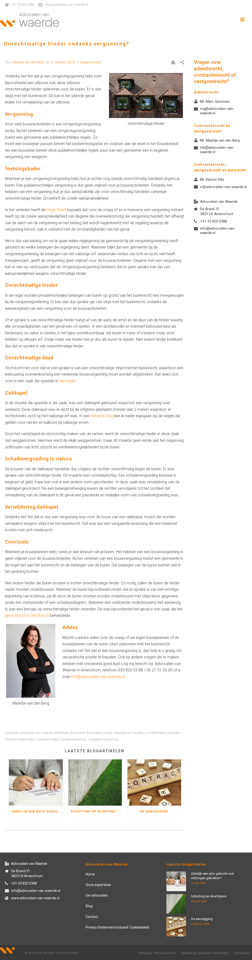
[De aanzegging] (154, 782)
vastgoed (94, 739)
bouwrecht (78, 732)
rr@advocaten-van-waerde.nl (223, 187)
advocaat (11, 732)
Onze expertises (98, 885)
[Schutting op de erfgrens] (95, 782)
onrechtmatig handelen (163, 732)
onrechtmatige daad (19, 739)
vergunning (110, 739)
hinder (107, 732)
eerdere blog (102, 416)
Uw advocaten (97, 895)
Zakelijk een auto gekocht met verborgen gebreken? (37, 811)
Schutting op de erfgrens (95, 811)
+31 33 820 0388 (22, 4)
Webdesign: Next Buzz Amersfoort (204, 953)
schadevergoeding (73, 739)
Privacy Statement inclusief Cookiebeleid (117, 927)
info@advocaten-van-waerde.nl (66, 4)
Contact (92, 917)
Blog (89, 906)
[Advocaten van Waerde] (29, 20)
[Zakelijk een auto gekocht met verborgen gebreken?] (36, 782)
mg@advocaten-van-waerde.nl (217, 110)
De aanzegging (154, 811)
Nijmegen (67, 381)
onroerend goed (47, 739)
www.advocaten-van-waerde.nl (35, 898)
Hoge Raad (56, 209)
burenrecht (94, 732)
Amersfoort (61, 732)
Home (90, 874)
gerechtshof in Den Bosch (27, 615)
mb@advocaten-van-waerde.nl (217, 149)
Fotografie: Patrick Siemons (156, 953)
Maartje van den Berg (129, 732)
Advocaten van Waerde (36, 732)
